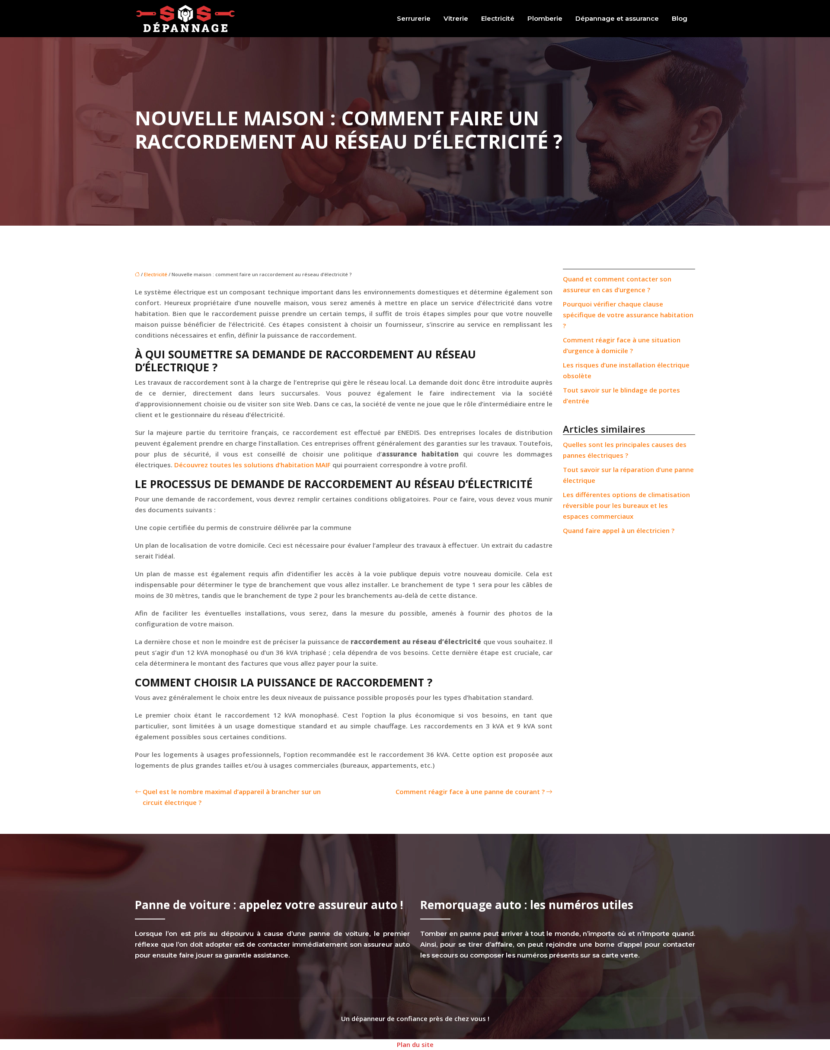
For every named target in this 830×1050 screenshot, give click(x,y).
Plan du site (415, 1044)
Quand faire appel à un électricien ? (618, 530)
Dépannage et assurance (617, 18)
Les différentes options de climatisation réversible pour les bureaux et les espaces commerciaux (626, 505)
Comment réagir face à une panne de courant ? (470, 791)
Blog (679, 18)
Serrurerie (414, 18)
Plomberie (544, 18)
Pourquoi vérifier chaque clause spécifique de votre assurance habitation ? (628, 315)
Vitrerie (456, 18)
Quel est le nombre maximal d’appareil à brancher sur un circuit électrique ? (232, 797)
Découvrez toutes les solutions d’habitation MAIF (252, 464)
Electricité (497, 18)
